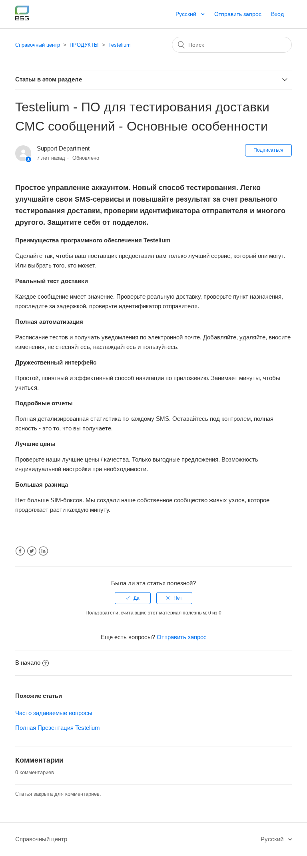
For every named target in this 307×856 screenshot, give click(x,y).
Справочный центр (37, 45)
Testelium (119, 45)
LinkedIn (43, 551)
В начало (27, 662)
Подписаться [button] (268, 150)
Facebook (20, 551)
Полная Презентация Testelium (57, 727)
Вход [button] (277, 14)
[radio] (133, 598)
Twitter (32, 551)
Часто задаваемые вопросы (53, 712)
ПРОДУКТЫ (84, 45)
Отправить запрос (237, 14)
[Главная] (21, 18)
